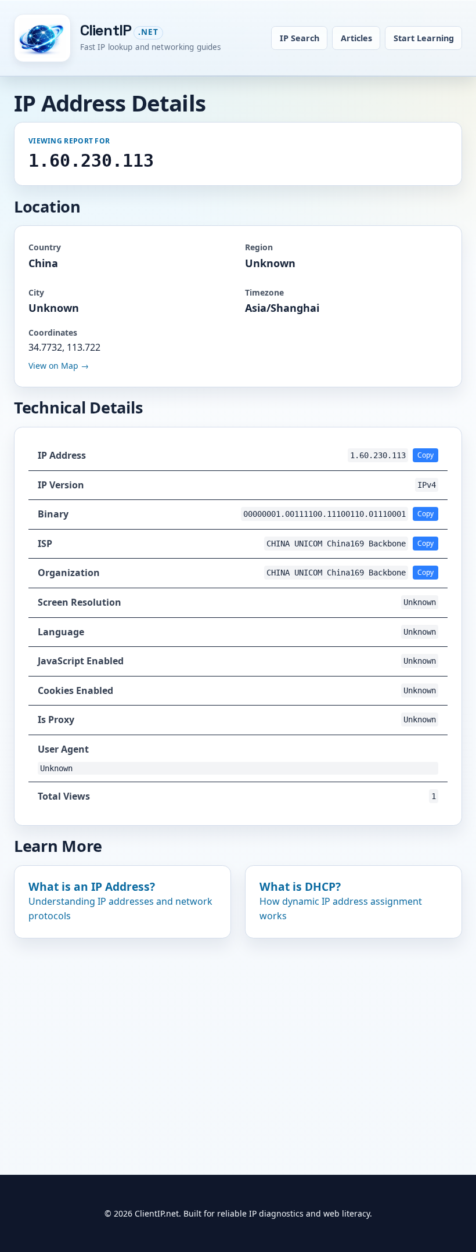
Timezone (264, 292)
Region (259, 247)
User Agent (63, 749)
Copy (425, 455)
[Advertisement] (238, 1036)
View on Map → (58, 365)
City (36, 292)
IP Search (299, 38)
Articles (356, 38)
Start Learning (424, 38)
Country (44, 247)
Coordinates (52, 332)
